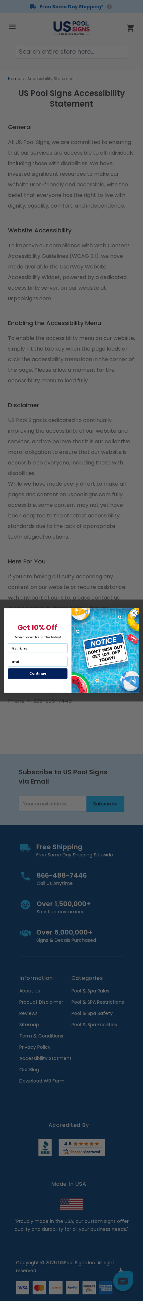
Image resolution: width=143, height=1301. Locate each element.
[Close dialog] (134, 613)
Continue (37, 673)
